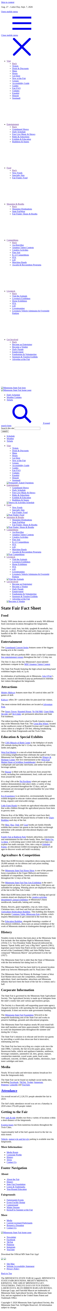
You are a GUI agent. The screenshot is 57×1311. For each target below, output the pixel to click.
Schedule (11, 436)
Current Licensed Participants (19, 1223)
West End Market (8, 752)
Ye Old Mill (37, 711)
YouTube (26, 1085)
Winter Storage (13, 1207)
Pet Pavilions (25, 781)
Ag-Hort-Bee (18, 532)
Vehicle (4, 1139)
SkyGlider (16, 714)
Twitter (30, 1082)
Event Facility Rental (16, 1202)
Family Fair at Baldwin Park (13, 837)
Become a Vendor (20, 586)
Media (9, 1220)
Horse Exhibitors (19, 564)
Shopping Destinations (22, 520)
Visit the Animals (19, 559)
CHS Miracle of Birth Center (17, 743)
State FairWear (18, 522)
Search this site (7, 428)
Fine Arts (16, 539)
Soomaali (16, 480)
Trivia (9, 1160)
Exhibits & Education (21, 497)
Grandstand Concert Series (16, 647)
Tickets (10, 400)
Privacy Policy (13, 1269)
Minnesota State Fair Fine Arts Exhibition (23, 882)
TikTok (23, 1082)
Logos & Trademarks (16, 1187)
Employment (17, 591)
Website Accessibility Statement (20, 1266)
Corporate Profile (14, 1155)
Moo (7, 825)
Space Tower (10, 711)
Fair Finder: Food (20, 512)
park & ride (10, 1118)
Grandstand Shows (20, 488)
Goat (26, 825)
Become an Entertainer (22, 584)
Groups (15, 463)
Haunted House (24, 711)
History (10, 1157)
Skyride (4, 714)
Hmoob (15, 478)
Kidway (4, 700)
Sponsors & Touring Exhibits (25, 596)
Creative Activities (20, 537)
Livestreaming (18, 572)
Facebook (14, 1082)
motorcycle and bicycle (19, 1139)
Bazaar (8, 772)
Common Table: (25, 914)
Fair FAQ (16, 470)
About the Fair (13, 1179)
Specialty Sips (18, 510)
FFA (14, 544)
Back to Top (6, 1273)
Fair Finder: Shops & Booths (24, 525)
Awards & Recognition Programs (26, 552)
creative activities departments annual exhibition (24, 898)
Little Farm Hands (9, 805)
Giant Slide (49, 711)
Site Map (11, 1264)
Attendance (9, 1090)
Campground (12, 1205)
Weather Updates (14, 397)
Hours (15, 455)
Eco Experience (8, 796)
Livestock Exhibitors (21, 562)
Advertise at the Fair (21, 599)
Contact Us (11, 1162)
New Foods (17, 507)
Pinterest (5, 1085)
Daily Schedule (13, 395)
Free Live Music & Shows (23, 492)
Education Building (13, 921)
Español (15, 475)
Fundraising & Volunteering (24, 594)
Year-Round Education (17, 1189)
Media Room (12, 1152)
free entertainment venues (12, 657)
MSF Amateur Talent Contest (37, 664)
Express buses (7, 1125)
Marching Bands (19, 549)
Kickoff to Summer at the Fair (20, 1210)
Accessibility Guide (20, 465)
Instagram (38, 1082)
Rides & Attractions (20, 495)
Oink (17, 825)
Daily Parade (18, 589)
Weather (10, 438)
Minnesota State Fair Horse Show (20, 870)
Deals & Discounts (20, 450)
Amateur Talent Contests (23, 534)
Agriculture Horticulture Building (15, 912)
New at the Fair (19, 460)
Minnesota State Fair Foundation (19, 1015)
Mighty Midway (8, 692)
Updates (15, 473)
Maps (14, 453)
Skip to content (7, 2)
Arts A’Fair (47, 676)
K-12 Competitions (20, 542)
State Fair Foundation (16, 1184)
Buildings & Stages (20, 500)
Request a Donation (15, 1225)
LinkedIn (14, 1085)
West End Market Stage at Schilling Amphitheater (25, 761)
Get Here (16, 458)
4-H (14, 547)
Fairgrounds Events (15, 1200)
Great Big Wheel (40, 723)
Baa (12, 825)
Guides (15, 468)
